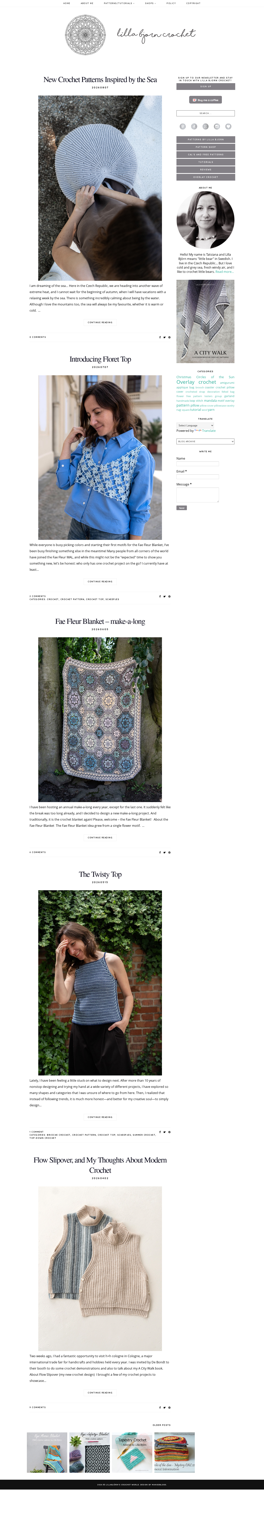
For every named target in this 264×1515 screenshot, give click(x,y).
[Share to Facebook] (160, 337)
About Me (87, 3)
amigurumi (227, 383)
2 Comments (38, 596)
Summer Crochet (144, 1135)
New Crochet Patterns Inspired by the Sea (100, 79)
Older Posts (162, 1425)
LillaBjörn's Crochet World (122, 1485)
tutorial (195, 409)
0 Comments (38, 337)
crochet (53, 599)
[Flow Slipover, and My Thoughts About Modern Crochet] (100, 1268)
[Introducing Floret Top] (100, 457)
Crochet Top (95, 599)
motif (221, 400)
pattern (183, 405)
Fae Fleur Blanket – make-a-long (100, 621)
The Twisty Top (100, 874)
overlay (229, 400)
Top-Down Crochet (43, 1138)
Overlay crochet (196, 382)
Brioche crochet (59, 1135)
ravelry (230, 405)
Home (66, 3)
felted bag (228, 391)
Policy (171, 3)
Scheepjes (112, 599)
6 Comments (38, 852)
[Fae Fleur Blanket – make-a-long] (100, 719)
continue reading (100, 322)
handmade (182, 400)
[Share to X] (164, 337)
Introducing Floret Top (100, 358)
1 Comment (37, 1132)
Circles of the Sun (215, 377)
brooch (200, 387)
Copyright (193, 3)
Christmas (183, 377)
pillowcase (220, 405)
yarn (211, 409)
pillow (195, 405)
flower (180, 396)
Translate (209, 431)
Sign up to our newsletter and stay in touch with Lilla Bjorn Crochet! (205, 79)
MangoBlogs (159, 1485)
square (186, 410)
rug (178, 410)
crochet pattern (72, 599)
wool (204, 410)
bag (191, 387)
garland (229, 396)
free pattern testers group (204, 396)
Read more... (224, 272)
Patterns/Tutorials (118, 3)
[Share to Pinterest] (169, 337)
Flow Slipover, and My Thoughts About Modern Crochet (100, 1164)
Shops (150, 3)
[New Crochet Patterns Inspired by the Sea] (100, 188)
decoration (213, 391)
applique (182, 387)
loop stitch (196, 400)
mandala (210, 400)
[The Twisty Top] (100, 982)
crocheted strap (195, 391)
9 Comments (38, 1407)
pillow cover (207, 405)
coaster (209, 387)
